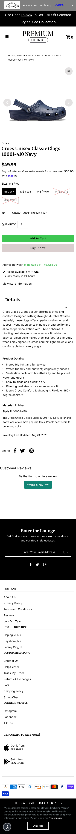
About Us (10, 597)
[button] (7, 827)
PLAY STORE (17, 763)
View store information (17, 283)
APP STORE (17, 749)
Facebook (10, 717)
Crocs (5, 143)
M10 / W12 (10, 200)
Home (11, 55)
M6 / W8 (25, 191)
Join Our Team (13, 621)
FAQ (6, 685)
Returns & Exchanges (17, 679)
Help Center (11, 667)
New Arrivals (25, 55)
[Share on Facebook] (14, 451)
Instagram (10, 711)
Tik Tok (8, 723)
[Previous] (7, 103)
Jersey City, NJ (13, 647)
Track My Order (14, 673)
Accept (38, 825)
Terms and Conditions (18, 609)
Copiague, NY (12, 635)
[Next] (69, 103)
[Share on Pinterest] (31, 451)
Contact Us (11, 660)
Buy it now (38, 248)
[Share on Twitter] (22, 451)
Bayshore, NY (12, 641)
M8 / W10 (43, 191)
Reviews (9, 615)
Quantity (9, 224)
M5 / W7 (9, 191)
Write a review (38, 485)
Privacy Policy (13, 603)
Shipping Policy (14, 691)
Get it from (18, 745)
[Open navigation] (7, 37)
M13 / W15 (61, 191)
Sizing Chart (12, 697)
